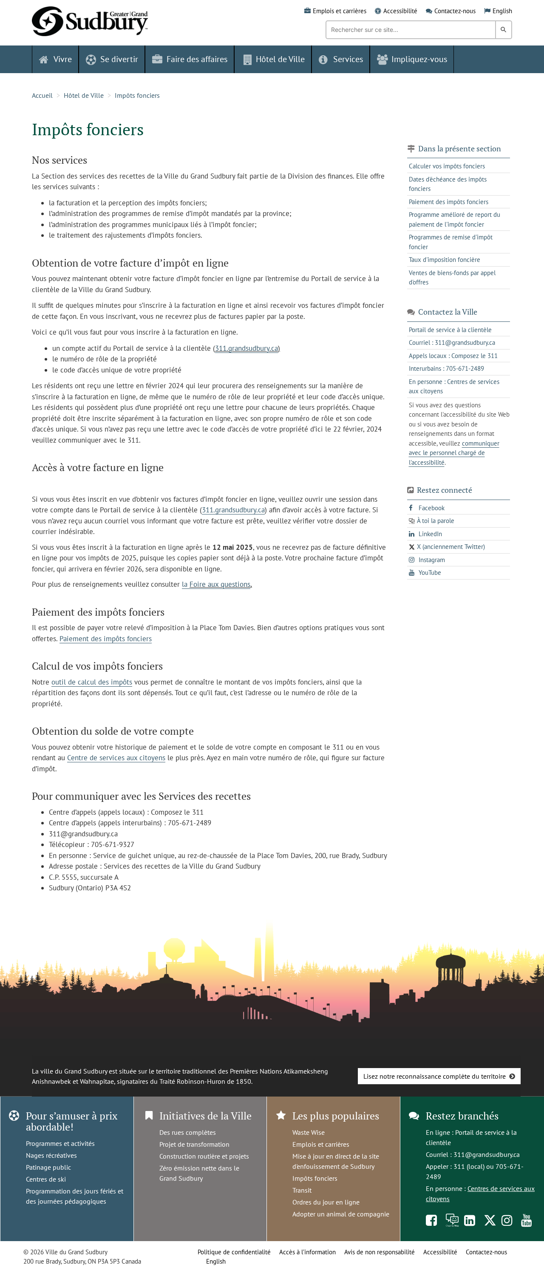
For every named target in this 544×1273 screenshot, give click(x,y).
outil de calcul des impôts (91, 682)
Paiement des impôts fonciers (106, 638)
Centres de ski (46, 1179)
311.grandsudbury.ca (246, 348)
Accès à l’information (307, 1252)
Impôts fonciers (137, 95)
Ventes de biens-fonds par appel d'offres (452, 278)
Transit (302, 1190)
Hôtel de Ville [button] (280, 59)
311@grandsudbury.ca (486, 1154)
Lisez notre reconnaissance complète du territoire (434, 1076)
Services (348, 59)
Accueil (42, 95)
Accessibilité (400, 11)
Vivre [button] (63, 59)
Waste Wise (308, 1132)
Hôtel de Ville (84, 95)
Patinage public (48, 1167)
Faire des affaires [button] (197, 59)
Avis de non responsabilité (379, 1252)
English (502, 11)
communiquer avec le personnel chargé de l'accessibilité (454, 452)
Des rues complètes (187, 1132)
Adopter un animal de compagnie (340, 1214)
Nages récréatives (51, 1155)
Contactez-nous (455, 11)
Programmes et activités (60, 1143)
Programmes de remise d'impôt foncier (451, 242)
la (186, 584)
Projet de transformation (194, 1144)
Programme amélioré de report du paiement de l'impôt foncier (454, 219)
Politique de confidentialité (234, 1252)
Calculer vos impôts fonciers (447, 166)
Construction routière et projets (204, 1156)
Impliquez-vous (419, 59)
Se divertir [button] (119, 59)
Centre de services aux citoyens (116, 757)
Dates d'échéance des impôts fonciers (448, 184)
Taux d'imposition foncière (444, 260)
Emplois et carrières (339, 11)
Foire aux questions (220, 584)
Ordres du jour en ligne (326, 1202)
